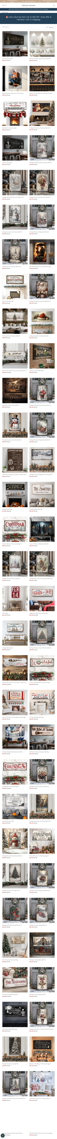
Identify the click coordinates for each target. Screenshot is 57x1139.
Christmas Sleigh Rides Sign (36, 717)
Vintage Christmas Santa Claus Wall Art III (40, 405)
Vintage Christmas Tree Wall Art (10, 1064)
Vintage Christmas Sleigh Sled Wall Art (39, 232)
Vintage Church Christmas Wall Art (11, 578)
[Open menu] (3, 1136)
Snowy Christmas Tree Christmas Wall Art (40, 58)
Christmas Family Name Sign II (10, 994)
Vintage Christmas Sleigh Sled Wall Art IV (39, 890)
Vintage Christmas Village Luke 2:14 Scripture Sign (40, 474)
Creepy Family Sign (7, 509)
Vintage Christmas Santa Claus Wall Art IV (40, 301)
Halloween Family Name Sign (9, 1029)
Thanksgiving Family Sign (35, 509)
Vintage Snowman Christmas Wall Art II (12, 232)
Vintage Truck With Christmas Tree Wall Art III (14, 1098)
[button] (5, 5)
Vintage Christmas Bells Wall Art (37, 994)
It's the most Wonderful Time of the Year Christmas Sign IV (39, 682)
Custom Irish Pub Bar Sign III (36, 370)
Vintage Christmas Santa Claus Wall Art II (39, 197)
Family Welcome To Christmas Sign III (39, 856)
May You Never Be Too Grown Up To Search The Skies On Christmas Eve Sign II (14, 682)
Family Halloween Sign (8, 821)
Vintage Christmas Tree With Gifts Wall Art (40, 648)
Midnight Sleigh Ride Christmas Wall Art (12, 752)
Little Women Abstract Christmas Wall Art (40, 1098)
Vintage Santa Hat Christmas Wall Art (39, 336)
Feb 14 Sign (5, 613)
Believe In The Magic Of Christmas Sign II (40, 1064)
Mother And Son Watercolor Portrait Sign (12, 93)
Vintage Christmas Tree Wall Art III (11, 890)
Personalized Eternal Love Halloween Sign (40, 266)
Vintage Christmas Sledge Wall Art (38, 925)
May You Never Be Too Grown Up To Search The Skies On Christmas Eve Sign (14, 370)
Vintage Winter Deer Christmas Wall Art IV (40, 821)
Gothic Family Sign (7, 162)
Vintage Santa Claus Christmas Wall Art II (39, 128)
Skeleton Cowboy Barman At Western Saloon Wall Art (40, 93)
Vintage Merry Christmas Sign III (10, 786)
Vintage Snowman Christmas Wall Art (11, 440)
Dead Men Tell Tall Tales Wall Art (10, 405)
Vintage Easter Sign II (7, 648)
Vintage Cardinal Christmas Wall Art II (12, 925)
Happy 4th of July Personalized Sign (38, 613)
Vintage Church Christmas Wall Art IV (11, 266)
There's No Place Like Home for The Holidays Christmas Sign (40, 1133)
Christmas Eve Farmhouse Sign (10, 960)
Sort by (51, 27)
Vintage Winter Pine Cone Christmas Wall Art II (41, 578)
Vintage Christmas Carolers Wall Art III (39, 786)
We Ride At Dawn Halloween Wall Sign (39, 752)
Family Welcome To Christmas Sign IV (11, 544)
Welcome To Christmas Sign (9, 128)
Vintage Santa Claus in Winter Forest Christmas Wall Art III (41, 1029)
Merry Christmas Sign (8, 301)
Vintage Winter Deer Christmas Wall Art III (13, 197)
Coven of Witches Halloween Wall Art (38, 544)
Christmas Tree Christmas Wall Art (11, 336)
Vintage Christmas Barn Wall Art (37, 960)
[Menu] (3, 5)
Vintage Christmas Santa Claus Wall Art (12, 1133)
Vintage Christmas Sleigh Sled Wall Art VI (39, 440)
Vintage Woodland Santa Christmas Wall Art (40, 162)
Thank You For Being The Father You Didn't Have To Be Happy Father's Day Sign (14, 474)
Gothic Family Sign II (7, 58)
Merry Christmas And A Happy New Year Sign (14, 717)
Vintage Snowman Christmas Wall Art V (12, 856)
